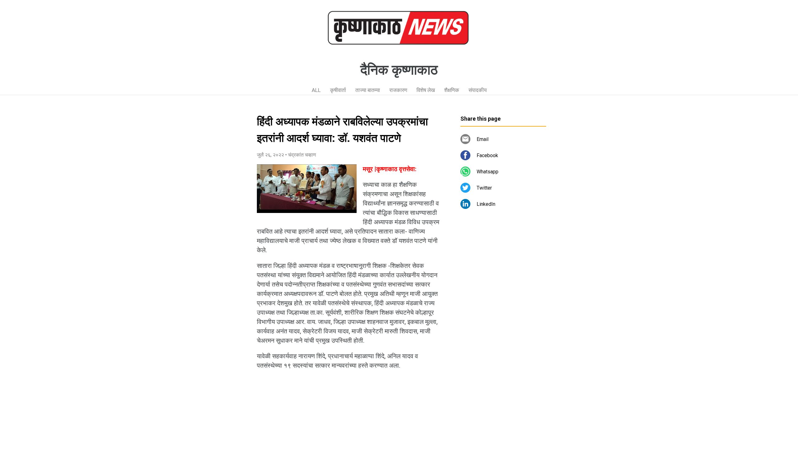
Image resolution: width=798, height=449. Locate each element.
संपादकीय (478, 90)
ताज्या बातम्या (367, 90)
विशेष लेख (425, 90)
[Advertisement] (503, 325)
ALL (316, 90)
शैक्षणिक (451, 90)
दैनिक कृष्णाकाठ (399, 70)
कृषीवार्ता (338, 90)
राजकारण (398, 90)
